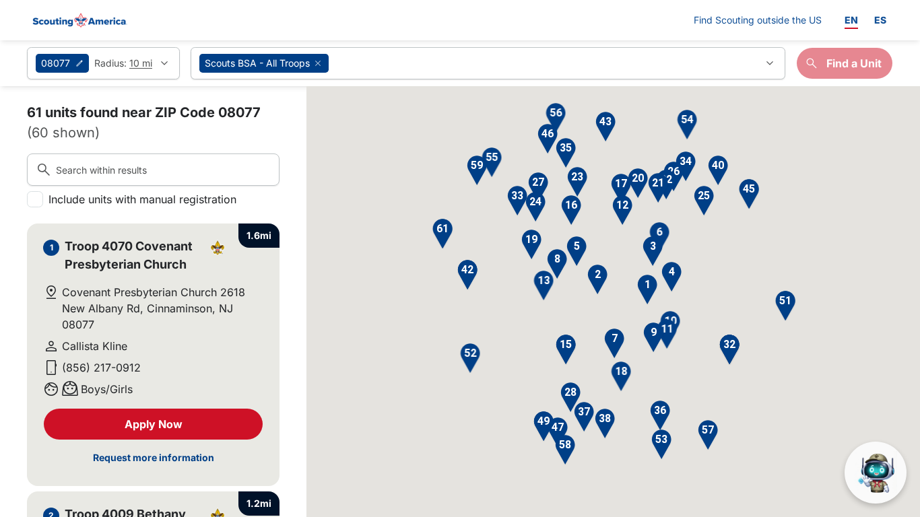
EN (851, 20)
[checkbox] (35, 199)
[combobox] (488, 63)
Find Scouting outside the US (758, 19)
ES (880, 20)
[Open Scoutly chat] (876, 473)
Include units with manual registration (142, 199)
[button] (646, 290)
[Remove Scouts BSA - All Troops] (318, 63)
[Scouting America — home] (79, 20)
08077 (55, 63)
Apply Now (154, 424)
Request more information (153, 457)
